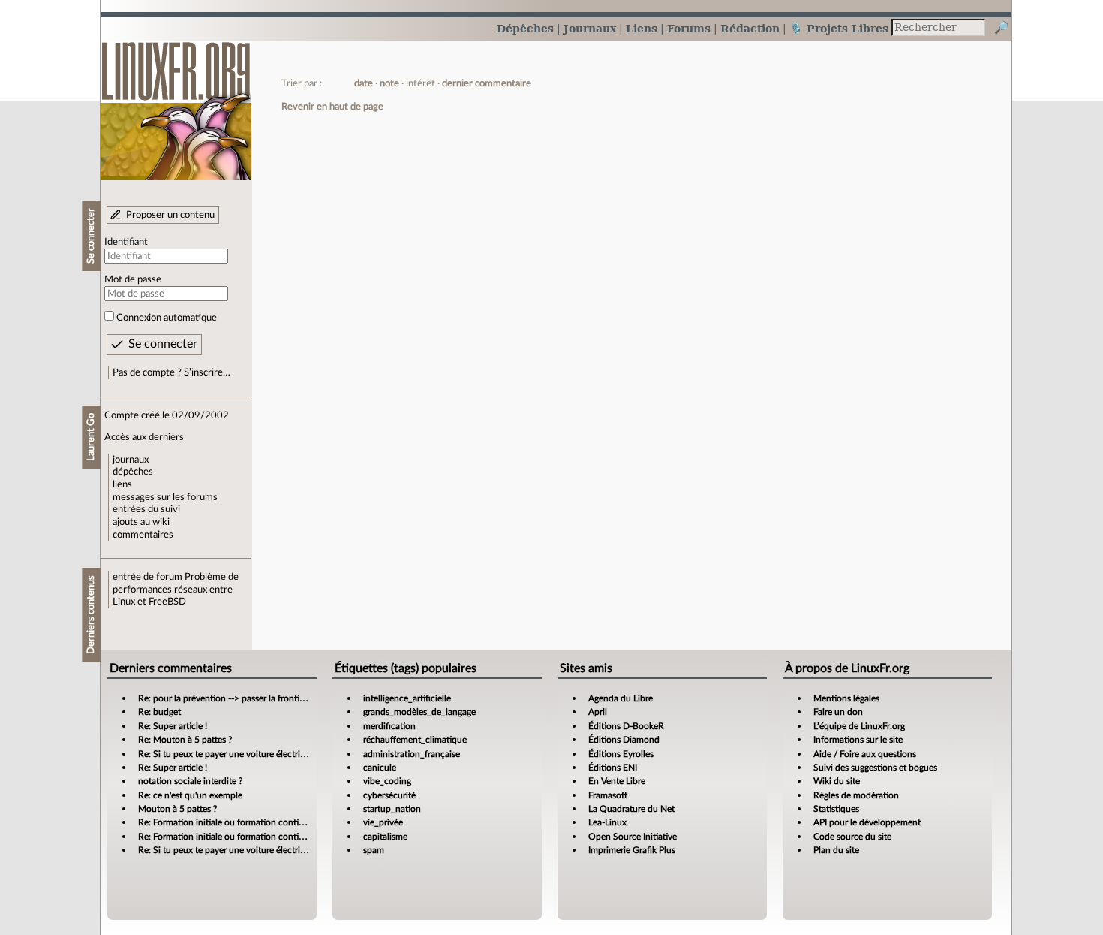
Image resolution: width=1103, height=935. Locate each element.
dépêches (133, 471)
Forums (689, 28)
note (389, 83)
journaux (131, 459)
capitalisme (385, 836)
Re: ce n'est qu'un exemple (190, 795)
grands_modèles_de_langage (419, 711)
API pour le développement (867, 822)
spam (373, 850)
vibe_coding (387, 781)
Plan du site (836, 850)
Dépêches (525, 28)
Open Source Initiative (632, 836)
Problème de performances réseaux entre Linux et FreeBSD (176, 589)
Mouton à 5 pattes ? (177, 808)
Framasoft (607, 795)
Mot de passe (132, 279)
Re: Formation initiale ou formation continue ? (229, 822)
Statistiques (836, 808)
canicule (379, 767)
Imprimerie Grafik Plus (631, 850)
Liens (641, 28)
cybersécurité (389, 795)
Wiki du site (836, 781)
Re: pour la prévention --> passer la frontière (224, 698)
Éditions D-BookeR (626, 726)
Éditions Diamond (624, 739)
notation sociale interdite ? (190, 781)
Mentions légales (846, 698)
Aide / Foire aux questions (864, 754)
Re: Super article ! (172, 726)
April (597, 711)
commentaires (143, 534)
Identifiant (126, 241)
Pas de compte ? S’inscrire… (171, 372)
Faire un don (838, 711)
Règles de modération (856, 795)
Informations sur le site (858, 739)
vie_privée (383, 822)
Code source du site (852, 836)
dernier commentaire (486, 83)
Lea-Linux (607, 822)
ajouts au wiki (141, 521)
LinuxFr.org (176, 103)
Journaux (590, 28)
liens (122, 484)
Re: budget (159, 711)
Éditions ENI (612, 767)
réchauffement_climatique (415, 739)
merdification (389, 726)
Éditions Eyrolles (621, 754)
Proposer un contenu (170, 214)
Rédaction (750, 28)
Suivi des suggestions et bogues (875, 767)
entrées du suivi (146, 509)
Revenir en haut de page (332, 106)
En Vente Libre (616, 781)
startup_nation (392, 808)
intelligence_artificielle (407, 698)
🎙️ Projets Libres (838, 28)
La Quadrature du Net (631, 808)
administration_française (411, 754)
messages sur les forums (165, 497)
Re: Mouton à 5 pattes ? (185, 739)
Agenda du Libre (620, 698)
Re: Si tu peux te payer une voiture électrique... (230, 754)
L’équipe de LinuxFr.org (859, 726)
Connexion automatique (166, 317)
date (363, 83)
